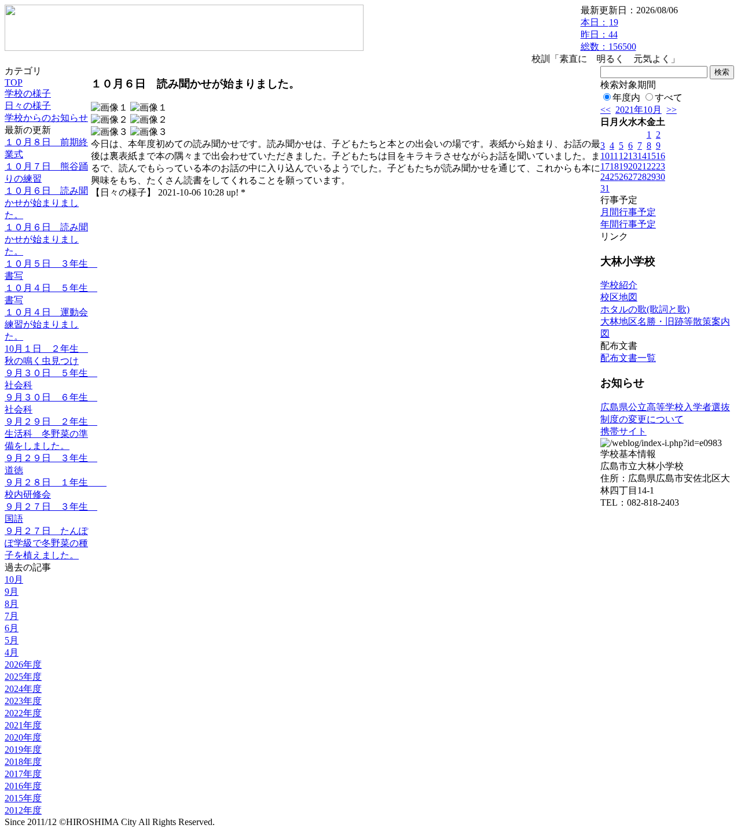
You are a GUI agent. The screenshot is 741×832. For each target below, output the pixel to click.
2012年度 (23, 810)
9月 (12, 592)
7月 (12, 616)
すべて (669, 97)
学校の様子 (28, 93)
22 (651, 166)
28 (642, 177)
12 (623, 156)
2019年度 (23, 749)
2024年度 (23, 689)
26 (623, 177)
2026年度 (23, 664)
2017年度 (23, 774)
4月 (12, 652)
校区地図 (618, 297)
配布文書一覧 (628, 358)
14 (642, 156)
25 (614, 177)
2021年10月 (638, 110)
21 (642, 166)
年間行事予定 (628, 224)
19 (623, 166)
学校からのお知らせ (46, 118)
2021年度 (23, 725)
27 (632, 177)
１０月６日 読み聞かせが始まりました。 (46, 203)
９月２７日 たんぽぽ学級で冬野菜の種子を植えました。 (46, 543)
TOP (14, 82)
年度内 (626, 97)
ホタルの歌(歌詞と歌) (644, 309)
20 (632, 166)
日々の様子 (28, 106)
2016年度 (23, 786)
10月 (14, 579)
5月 (12, 640)
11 (614, 156)
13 (632, 156)
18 (614, 166)
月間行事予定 (628, 212)
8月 (12, 604)
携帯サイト (623, 431)
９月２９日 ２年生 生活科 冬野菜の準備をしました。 (51, 434)
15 (651, 156)
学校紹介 (618, 285)
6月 (12, 628)
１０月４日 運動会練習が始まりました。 (46, 324)
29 (651, 177)
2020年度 (23, 737)
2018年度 (23, 762)
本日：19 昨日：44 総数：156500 (608, 34)
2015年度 (23, 798)
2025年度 (23, 677)
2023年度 (23, 701)
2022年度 (23, 713)
